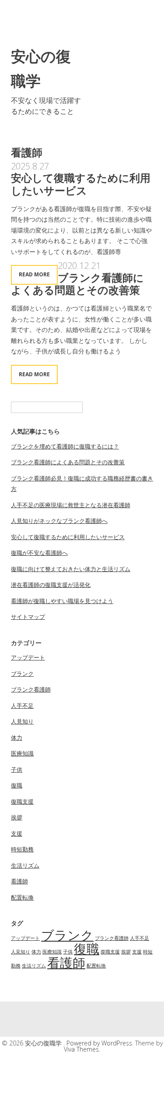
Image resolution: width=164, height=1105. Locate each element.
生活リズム (25, 865)
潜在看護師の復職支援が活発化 (51, 585)
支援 (16, 833)
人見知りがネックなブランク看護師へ (59, 521)
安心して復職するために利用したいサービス (80, 184)
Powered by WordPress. (100, 1043)
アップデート (28, 657)
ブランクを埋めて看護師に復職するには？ (65, 446)
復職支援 (22, 801)
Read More (34, 274)
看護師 (19, 881)
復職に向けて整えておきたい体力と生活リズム (70, 569)
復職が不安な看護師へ (39, 553)
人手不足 (22, 706)
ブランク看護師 (31, 689)
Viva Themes (81, 1049)
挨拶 (16, 817)
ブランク (22, 674)
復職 (16, 785)
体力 (16, 737)
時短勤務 (22, 849)
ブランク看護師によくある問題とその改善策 (77, 283)
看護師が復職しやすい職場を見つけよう (62, 601)
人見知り (22, 721)
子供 (16, 769)
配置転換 (22, 897)
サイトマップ (28, 617)
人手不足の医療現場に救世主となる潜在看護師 (70, 505)
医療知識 (22, 753)
